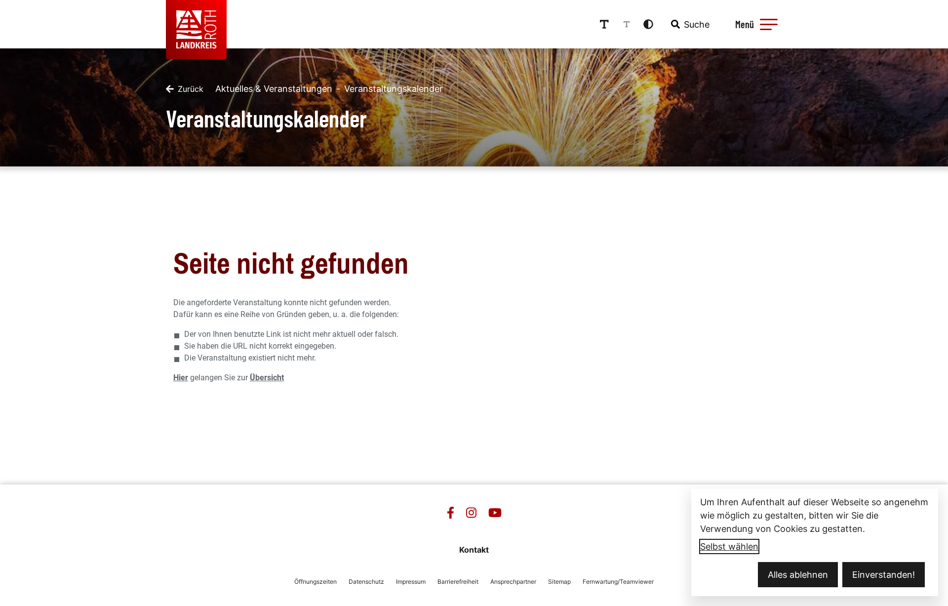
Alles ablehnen (798, 574)
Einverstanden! (883, 574)
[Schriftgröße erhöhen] (604, 24)
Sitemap (559, 581)
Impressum (411, 581)
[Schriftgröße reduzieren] (626, 24)
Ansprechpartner (513, 581)
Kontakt (474, 550)
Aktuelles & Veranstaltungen (273, 88)
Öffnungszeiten (315, 581)
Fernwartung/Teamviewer (618, 581)
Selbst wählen (729, 546)
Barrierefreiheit (457, 581)
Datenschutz (366, 581)
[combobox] (689, 24)
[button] (769, 24)
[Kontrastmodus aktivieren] (648, 24)
